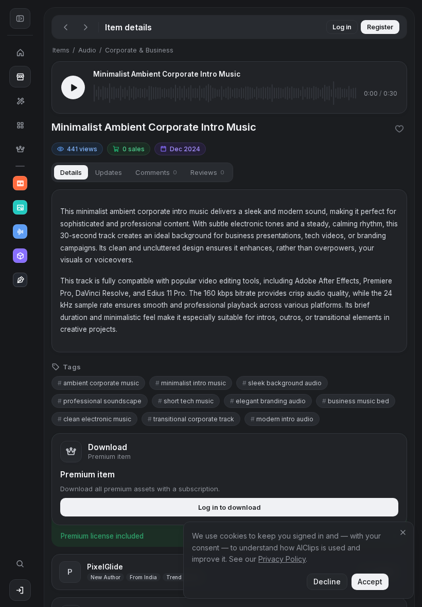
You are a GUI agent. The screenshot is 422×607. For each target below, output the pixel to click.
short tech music (186, 401)
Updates (108, 172)
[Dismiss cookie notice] (403, 532)
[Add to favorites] (399, 128)
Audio (87, 50)
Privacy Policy (282, 559)
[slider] (225, 93)
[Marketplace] (20, 76)
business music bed (355, 401)
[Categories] (20, 125)
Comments (156, 172)
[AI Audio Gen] (20, 231)
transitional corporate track (191, 419)
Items (60, 50)
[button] (40, 303)
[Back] (66, 27)
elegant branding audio (268, 401)
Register (380, 27)
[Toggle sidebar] (20, 18)
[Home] (20, 52)
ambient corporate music (98, 383)
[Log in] (20, 590)
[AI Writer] (20, 280)
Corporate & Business (139, 50)
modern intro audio (282, 419)
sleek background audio (282, 383)
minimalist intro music (190, 383)
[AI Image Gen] (20, 207)
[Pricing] (20, 149)
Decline (327, 581)
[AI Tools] (20, 101)
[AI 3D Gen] (20, 255)
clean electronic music (94, 419)
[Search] (20, 564)
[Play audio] (73, 87)
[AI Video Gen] (20, 183)
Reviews (207, 172)
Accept (370, 581)
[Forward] (85, 27)
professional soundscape (100, 401)
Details (71, 172)
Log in (341, 27)
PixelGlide (105, 567)
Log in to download (229, 507)
